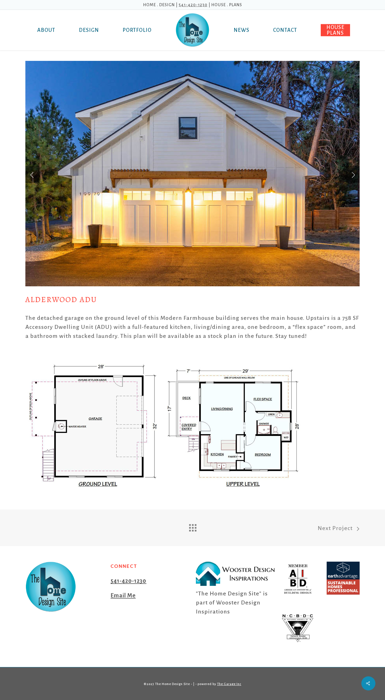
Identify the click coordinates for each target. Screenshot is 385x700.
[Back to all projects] (192, 526)
